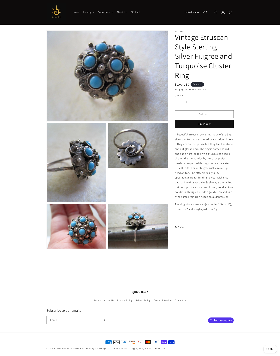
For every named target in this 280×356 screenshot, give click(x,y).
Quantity (179, 95)
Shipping (179, 89)
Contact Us (180, 300)
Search (97, 300)
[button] (88, 12)
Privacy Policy (125, 300)
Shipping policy (137, 348)
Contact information (156, 348)
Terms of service (120, 348)
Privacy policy (103, 348)
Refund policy (88, 348)
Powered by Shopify (70, 348)
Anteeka (57, 348)
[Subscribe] (103, 320)
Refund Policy (143, 300)
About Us (109, 300)
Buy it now (204, 124)
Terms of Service (162, 300)
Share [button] (181, 226)
